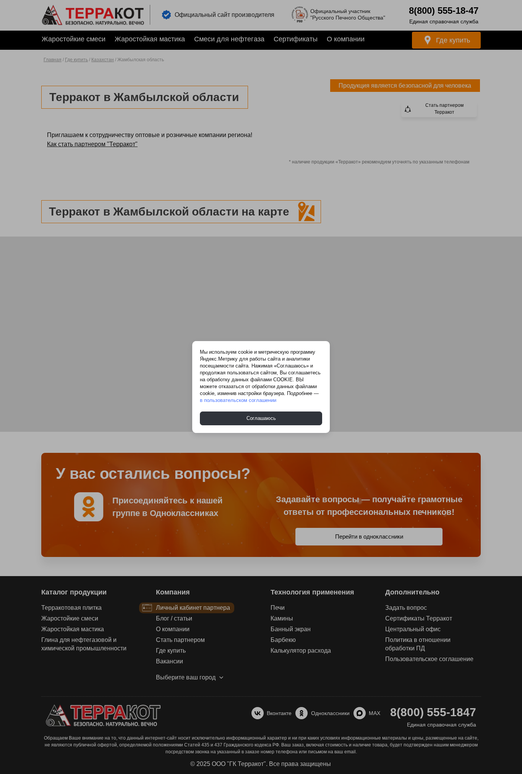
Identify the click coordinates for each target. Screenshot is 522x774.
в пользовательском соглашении (238, 400)
